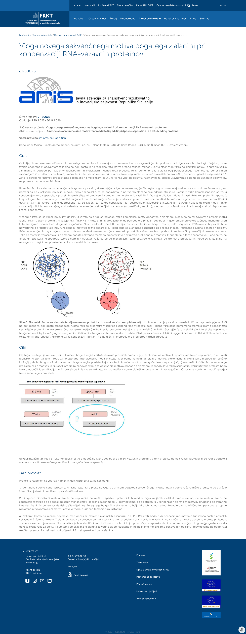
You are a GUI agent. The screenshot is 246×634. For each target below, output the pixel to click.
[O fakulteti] (79, 12)
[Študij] (113, 12)
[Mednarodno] (127, 12)
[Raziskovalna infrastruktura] (180, 12)
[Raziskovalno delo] (150, 12)
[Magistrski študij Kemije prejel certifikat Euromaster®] (211, 585)
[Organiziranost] (97, 12)
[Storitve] (204, 12)
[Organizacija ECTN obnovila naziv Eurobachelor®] (211, 602)
